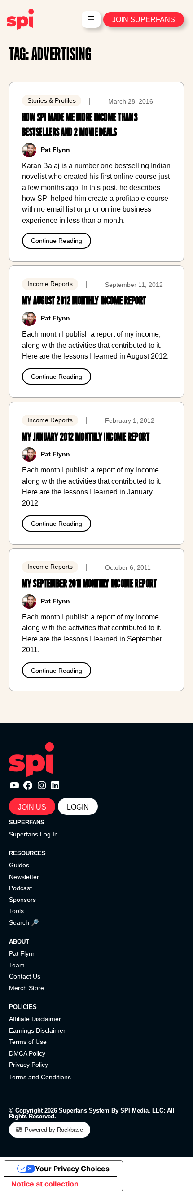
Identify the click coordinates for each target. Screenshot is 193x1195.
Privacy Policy (28, 1064)
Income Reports (50, 283)
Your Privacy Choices (72, 1168)
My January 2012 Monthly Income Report (85, 437)
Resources (27, 853)
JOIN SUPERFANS (143, 19)
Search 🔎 (24, 922)
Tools (16, 910)
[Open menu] (91, 19)
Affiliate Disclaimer (35, 1018)
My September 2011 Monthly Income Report (89, 583)
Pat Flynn (22, 953)
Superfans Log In (33, 834)
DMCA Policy (27, 1053)
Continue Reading (56, 240)
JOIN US (32, 807)
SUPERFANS (26, 822)
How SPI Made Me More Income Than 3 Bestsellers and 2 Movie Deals (80, 125)
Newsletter (24, 876)
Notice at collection (45, 1183)
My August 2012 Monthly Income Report (84, 301)
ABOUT (19, 941)
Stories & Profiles (51, 100)
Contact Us (24, 976)
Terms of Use (28, 1041)
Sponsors (22, 899)
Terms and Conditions (40, 1077)
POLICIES (23, 1007)
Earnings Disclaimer (37, 1030)
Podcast (20, 888)
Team (17, 965)
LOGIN (78, 807)
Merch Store (26, 988)
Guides (19, 865)
